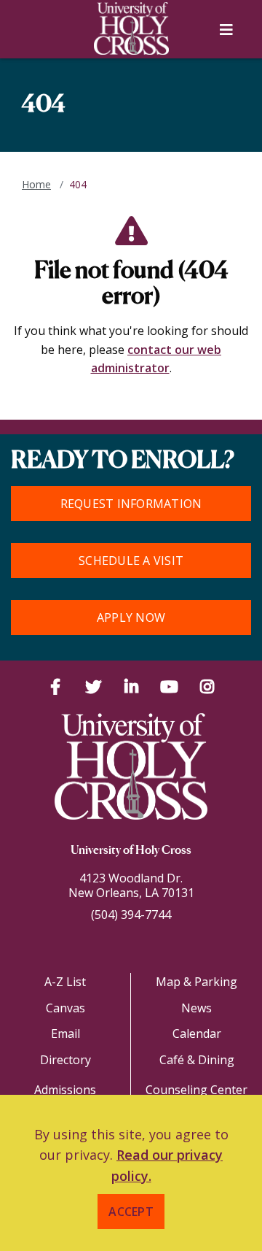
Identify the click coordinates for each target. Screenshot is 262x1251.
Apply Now (131, 617)
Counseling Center (196, 1090)
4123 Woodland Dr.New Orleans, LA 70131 (131, 885)
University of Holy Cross (131, 851)
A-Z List (65, 982)
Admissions (65, 1090)
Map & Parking (196, 982)
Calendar (196, 1033)
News (196, 1008)
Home (36, 184)
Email (65, 1033)
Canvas (65, 1008)
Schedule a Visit (131, 561)
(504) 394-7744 (131, 915)
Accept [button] (131, 1212)
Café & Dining (196, 1060)
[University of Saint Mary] (131, 28)
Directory (65, 1060)
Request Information (131, 504)
